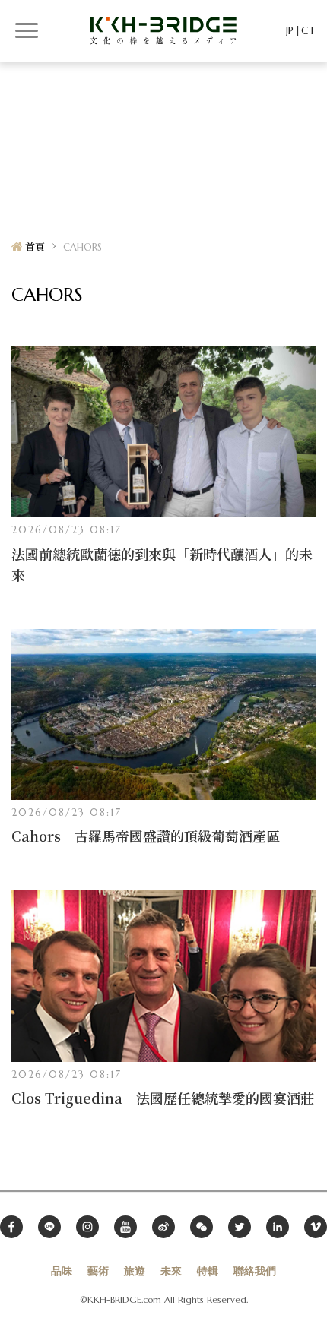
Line (49, 1226)
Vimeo (315, 1226)
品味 (61, 1271)
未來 (171, 1271)
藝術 (98, 1271)
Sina (163, 1226)
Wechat (201, 1226)
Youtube (125, 1226)
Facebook (11, 1226)
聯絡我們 (254, 1271)
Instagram (87, 1226)
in (277, 1226)
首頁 (35, 247)
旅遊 (134, 1271)
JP (290, 30)
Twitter (239, 1226)
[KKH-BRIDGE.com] (163, 30)
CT (308, 30)
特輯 (207, 1271)
